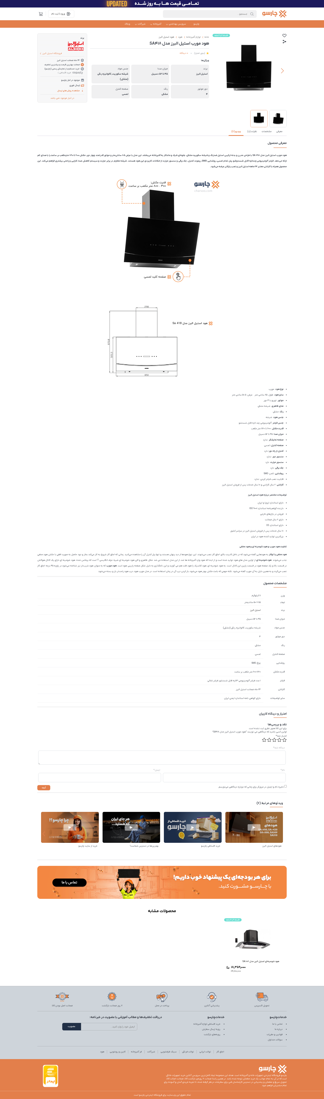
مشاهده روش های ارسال (68, 90)
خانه (206, 37)
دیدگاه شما (279, 747)
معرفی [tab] (279, 131)
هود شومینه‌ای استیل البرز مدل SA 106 (260, 961)
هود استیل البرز (166, 37)
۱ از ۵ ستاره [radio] (284, 740)
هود (180, 37)
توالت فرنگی (188, 1051)
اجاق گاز (220, 1051)
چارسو (196, 23)
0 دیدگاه (184, 53)
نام (283, 770)
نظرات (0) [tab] (252, 131)
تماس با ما (277, 1024)
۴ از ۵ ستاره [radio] (269, 740)
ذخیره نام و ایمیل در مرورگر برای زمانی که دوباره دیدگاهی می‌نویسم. (251, 786)
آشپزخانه (157, 23)
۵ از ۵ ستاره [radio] (264, 740)
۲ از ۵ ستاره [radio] (279, 740)
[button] (282, 71)
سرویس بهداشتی (177, 23)
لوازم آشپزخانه (193, 37)
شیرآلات (142, 23)
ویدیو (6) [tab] (236, 131)
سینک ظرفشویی (168, 1051)
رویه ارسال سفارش (211, 1029)
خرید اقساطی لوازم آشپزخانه (206, 1024)
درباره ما (279, 1029)
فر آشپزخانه (136, 1051)
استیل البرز (255, 610)
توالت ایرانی (205, 1051)
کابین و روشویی (117, 1051)
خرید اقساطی (65, 72)
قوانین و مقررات (275, 1034)
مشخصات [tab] (267, 131)
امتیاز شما (281, 735)
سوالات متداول (275, 1039)
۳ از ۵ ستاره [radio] (274, 740)
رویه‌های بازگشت (212, 1034)
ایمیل (157, 770)
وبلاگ (127, 23)
